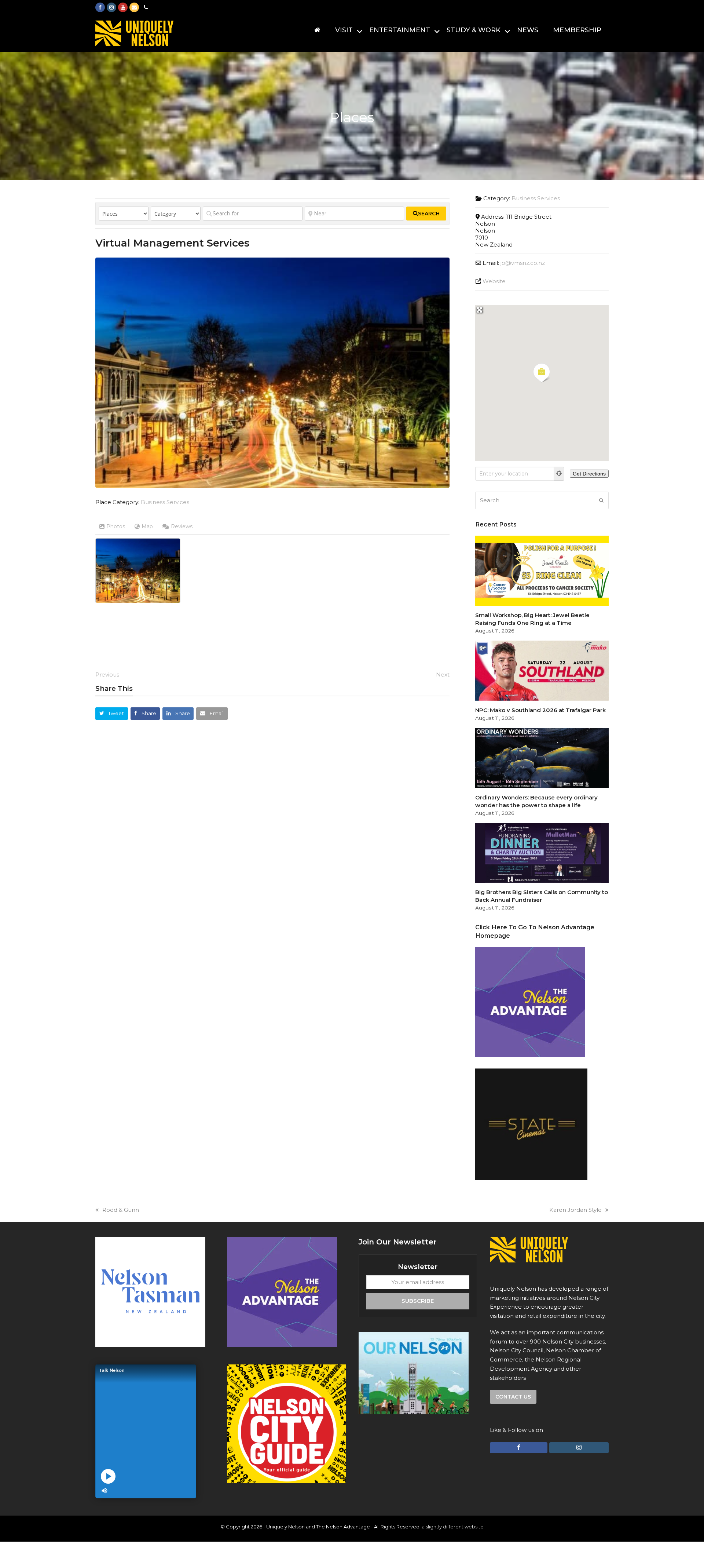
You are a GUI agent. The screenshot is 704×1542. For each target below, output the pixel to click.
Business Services (165, 502)
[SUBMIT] (601, 500)
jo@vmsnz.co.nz (522, 262)
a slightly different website (453, 1527)
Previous (107, 674)
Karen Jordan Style (575, 1209)
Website (494, 281)
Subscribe (418, 1300)
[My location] (559, 474)
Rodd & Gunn (120, 1209)
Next (443, 674)
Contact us (513, 1397)
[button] (111, 713)
